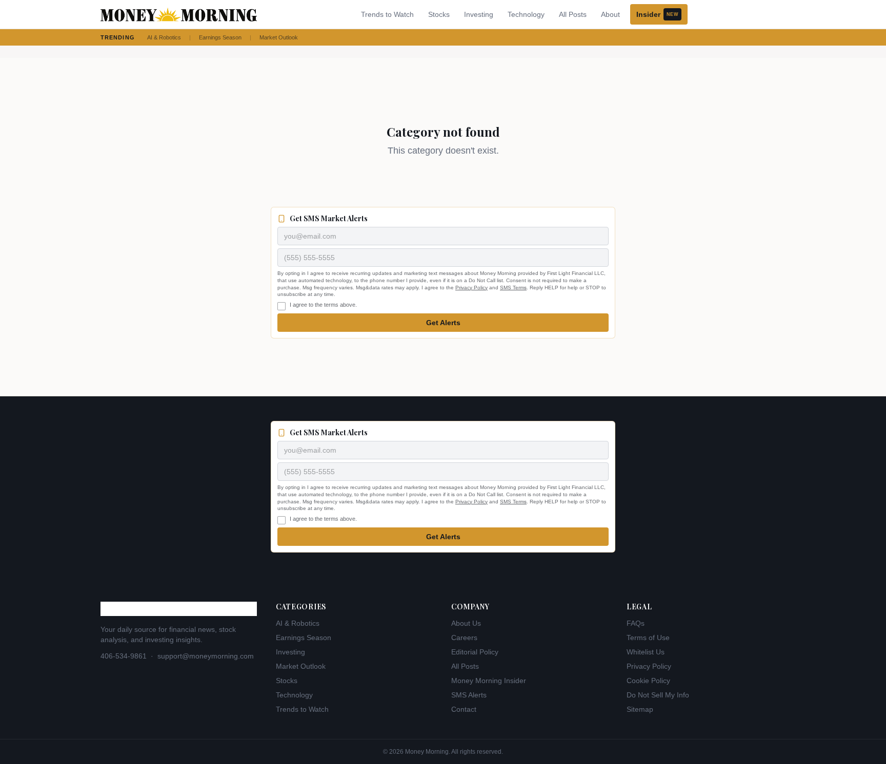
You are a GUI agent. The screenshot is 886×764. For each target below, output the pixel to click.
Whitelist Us (645, 652)
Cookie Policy (648, 680)
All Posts (573, 14)
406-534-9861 (123, 656)
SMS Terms (513, 287)
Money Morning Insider (488, 680)
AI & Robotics (164, 37)
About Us (466, 623)
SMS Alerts (469, 695)
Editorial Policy (474, 652)
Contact (463, 709)
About (610, 14)
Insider (657, 14)
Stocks (439, 14)
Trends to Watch (387, 14)
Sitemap (640, 709)
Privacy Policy (471, 287)
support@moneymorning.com (205, 656)
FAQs (636, 623)
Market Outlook (278, 37)
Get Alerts (443, 323)
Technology (526, 14)
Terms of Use (648, 637)
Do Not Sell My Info (658, 695)
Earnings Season (220, 37)
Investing (478, 14)
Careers (464, 637)
